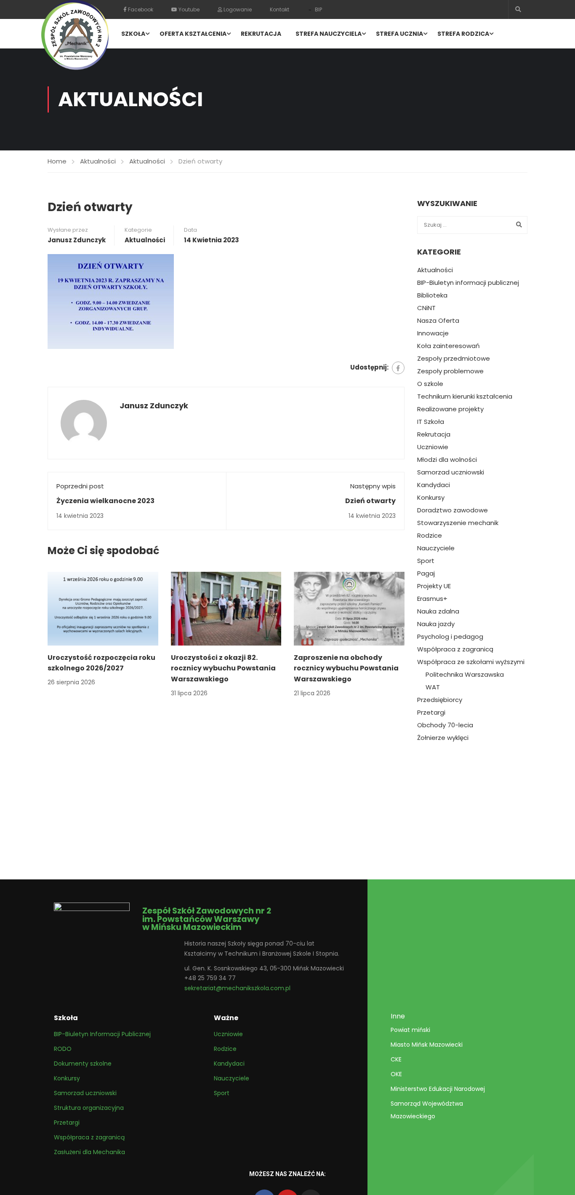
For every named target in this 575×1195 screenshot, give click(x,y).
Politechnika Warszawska (465, 674)
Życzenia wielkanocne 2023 (105, 501)
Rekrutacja (261, 33)
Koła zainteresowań (448, 346)
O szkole (430, 384)
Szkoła (133, 33)
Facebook (140, 9)
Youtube (188, 9)
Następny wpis (373, 486)
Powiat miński (410, 1030)
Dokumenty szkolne (83, 1063)
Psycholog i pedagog (450, 636)
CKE (396, 1059)
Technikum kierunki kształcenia (464, 396)
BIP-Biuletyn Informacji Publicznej (102, 1034)
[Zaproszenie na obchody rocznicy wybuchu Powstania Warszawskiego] (349, 607)
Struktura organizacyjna (89, 1108)
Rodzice (429, 535)
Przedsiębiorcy (439, 700)
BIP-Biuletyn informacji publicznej (468, 283)
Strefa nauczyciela (328, 33)
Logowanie (237, 9)
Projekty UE (434, 586)
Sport (425, 561)
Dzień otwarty (370, 501)
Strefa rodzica (463, 33)
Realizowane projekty (450, 409)
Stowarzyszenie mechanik (457, 523)
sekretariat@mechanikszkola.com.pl (237, 988)
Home (57, 161)
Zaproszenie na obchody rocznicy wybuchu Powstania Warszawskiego (346, 668)
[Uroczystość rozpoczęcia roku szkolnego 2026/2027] (103, 607)
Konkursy (431, 497)
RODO (63, 1049)
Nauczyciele (436, 548)
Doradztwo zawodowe (452, 510)
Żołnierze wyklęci (443, 738)
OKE (396, 1074)
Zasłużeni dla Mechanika (89, 1152)
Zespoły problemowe (450, 371)
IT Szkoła (430, 422)
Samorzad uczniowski (450, 472)
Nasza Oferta (438, 320)
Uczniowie (432, 447)
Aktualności (98, 161)
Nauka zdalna (438, 611)
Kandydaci (433, 485)
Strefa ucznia (399, 33)
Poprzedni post (80, 486)
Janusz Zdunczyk (77, 240)
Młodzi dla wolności (447, 459)
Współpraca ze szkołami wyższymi (470, 662)
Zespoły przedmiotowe (453, 358)
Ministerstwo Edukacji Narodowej (438, 1089)
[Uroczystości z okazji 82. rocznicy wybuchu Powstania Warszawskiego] (226, 607)
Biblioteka (432, 295)
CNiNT (426, 308)
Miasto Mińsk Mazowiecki (427, 1044)
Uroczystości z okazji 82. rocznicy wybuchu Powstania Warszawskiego (223, 668)
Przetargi (431, 712)
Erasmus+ (432, 599)
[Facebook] (398, 368)
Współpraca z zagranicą (455, 649)
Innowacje (433, 333)
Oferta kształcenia (193, 33)
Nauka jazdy (436, 624)
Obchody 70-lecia (445, 725)
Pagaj (426, 573)
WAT (433, 687)
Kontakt (279, 9)
